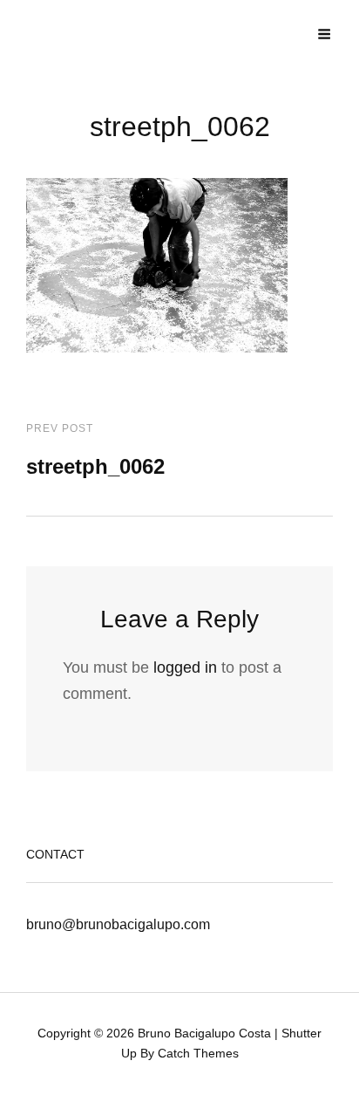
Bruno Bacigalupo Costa (204, 1033)
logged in (185, 667)
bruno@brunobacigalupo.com (118, 924)
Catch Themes (198, 1053)
